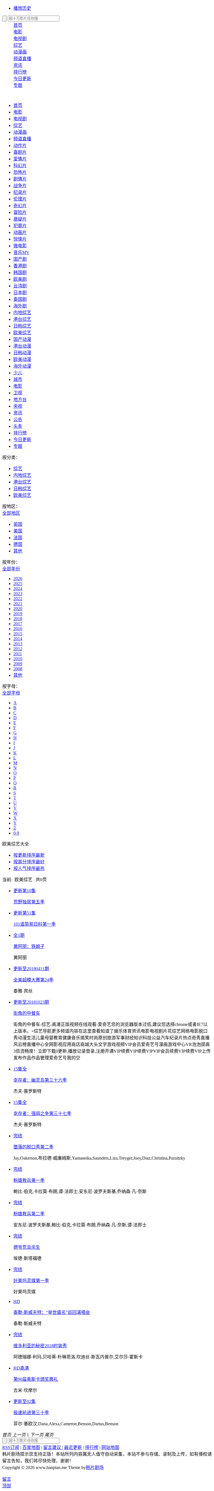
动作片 (20, 145)
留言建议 (52, 1447)
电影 (17, 32)
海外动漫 (22, 366)
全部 (11, 513)
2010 (17, 658)
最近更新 (73, 1447)
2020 (17, 608)
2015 (17, 633)
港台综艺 (22, 319)
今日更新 (22, 78)
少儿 (17, 372)
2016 (17, 628)
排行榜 (20, 72)
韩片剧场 (95, 1467)
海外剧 (20, 306)
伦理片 (20, 199)
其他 (17, 551)
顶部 (6, 1485)
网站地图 (110, 1447)
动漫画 (20, 52)
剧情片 (20, 179)
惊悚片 (20, 239)
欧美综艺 (22, 332)
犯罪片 (20, 225)
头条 (17, 426)
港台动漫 (22, 346)
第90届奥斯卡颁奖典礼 (35, 1379)
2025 (17, 583)
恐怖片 (20, 172)
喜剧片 (20, 152)
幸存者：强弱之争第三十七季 (42, 1113)
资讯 (17, 65)
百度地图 (31, 1447)
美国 (17, 531)
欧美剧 (20, 279)
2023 (17, 593)
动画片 (20, 232)
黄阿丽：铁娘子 (29, 946)
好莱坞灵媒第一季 (31, 1280)
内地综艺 (22, 312)
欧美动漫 (22, 359)
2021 (17, 603)
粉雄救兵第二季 (29, 1213)
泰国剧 (20, 299)
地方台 (20, 399)
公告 (17, 419)
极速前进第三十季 (31, 1412)
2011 (17, 653)
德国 (17, 544)
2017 (17, 623)
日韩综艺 (22, 326)
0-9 (16, 833)
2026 (17, 578)
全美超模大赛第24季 (33, 979)
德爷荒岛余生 (26, 1247)
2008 (17, 668)
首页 (17, 25)
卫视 (17, 392)
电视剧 (20, 38)
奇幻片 (20, 205)
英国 (17, 524)
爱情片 (20, 159)
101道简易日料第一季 (34, 924)
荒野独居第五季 (29, 902)
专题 (17, 85)
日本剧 (20, 292)
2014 (17, 638)
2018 (17, 618)
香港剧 (20, 265)
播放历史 (22, 8)
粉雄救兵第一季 (29, 1180)
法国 (17, 537)
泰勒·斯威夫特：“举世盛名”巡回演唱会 (51, 1312)
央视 (17, 406)
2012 (17, 648)
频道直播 (22, 58)
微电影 (20, 245)
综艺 (17, 45)
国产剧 (20, 259)
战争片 (20, 185)
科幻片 (20, 165)
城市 (17, 379)
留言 (6, 1479)
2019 (17, 613)
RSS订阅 (10, 1447)
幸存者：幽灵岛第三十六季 (40, 1080)
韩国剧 (20, 272)
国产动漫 (22, 339)
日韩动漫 (22, 352)
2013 (17, 643)
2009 (17, 663)
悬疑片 (20, 219)
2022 (17, 598)
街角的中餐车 (26, 1013)
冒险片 (20, 212)
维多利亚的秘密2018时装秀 (40, 1345)
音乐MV (21, 252)
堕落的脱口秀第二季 (33, 1147)
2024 (17, 588)
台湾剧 (20, 285)
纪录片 (20, 192)
